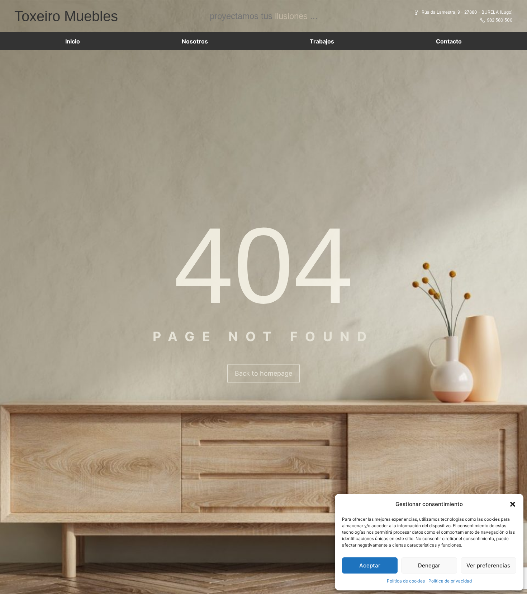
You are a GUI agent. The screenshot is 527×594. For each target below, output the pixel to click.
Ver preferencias (488, 565)
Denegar (429, 565)
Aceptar (369, 565)
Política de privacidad (450, 581)
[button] (512, 504)
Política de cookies (406, 581)
